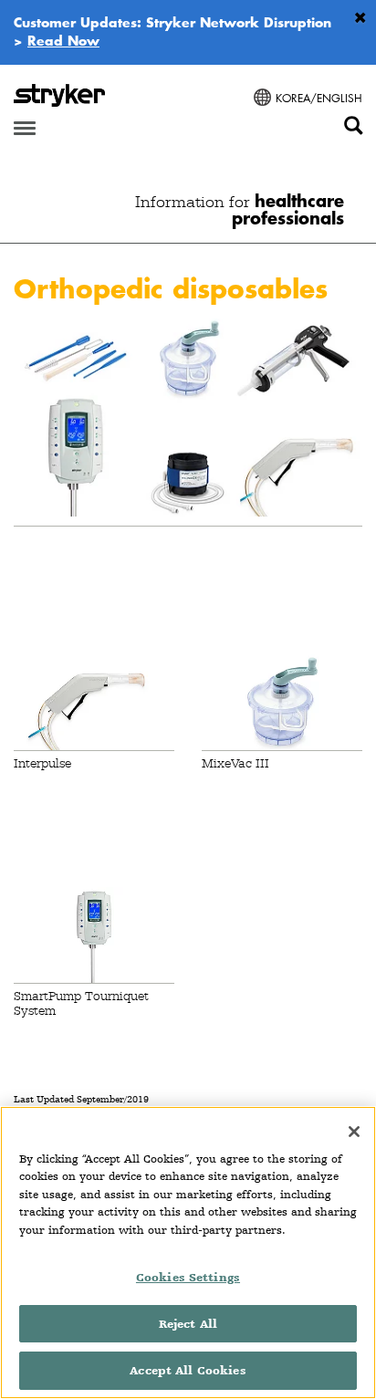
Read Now (63, 40)
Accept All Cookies (187, 1370)
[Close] (354, 1132)
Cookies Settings (188, 1277)
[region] (188, 1252)
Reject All (188, 1324)
